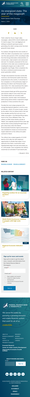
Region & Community (19, 164)
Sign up (9, 288)
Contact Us (5, 340)
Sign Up (20, 364)
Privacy (15, 391)
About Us (5, 334)
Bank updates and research (14, 276)
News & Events (19, 338)
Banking (17, 336)
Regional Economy (6, 164)
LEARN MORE (7, 325)
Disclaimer (15, 386)
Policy (4, 338)
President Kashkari (8, 342)
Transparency (15, 394)
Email (6, 267)
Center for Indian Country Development (13, 279)
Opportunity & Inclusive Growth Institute (15, 282)
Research (18, 334)
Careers (17, 340)
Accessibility (15, 388)
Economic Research (8, 345)
